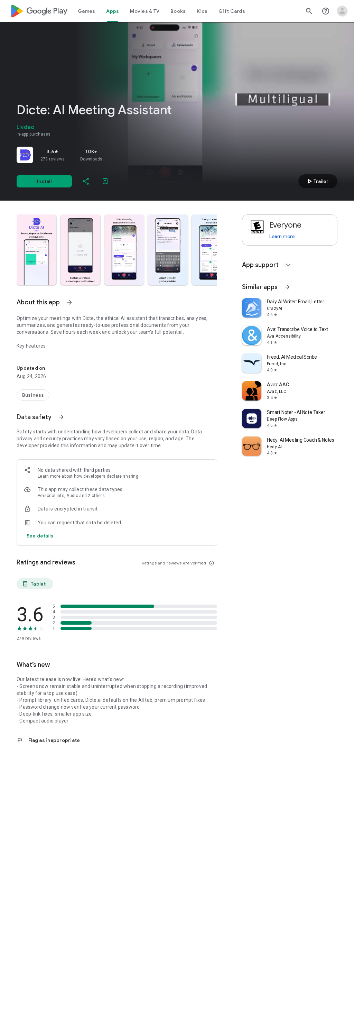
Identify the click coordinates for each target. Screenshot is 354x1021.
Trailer (316, 181)
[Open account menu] (342, 11)
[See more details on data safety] (40, 535)
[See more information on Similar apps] (287, 287)
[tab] (86, 11)
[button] (36, 249)
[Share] (85, 181)
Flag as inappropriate (48, 740)
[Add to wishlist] (105, 181)
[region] (113, 155)
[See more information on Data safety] (61, 417)
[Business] (33, 395)
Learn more (49, 476)
